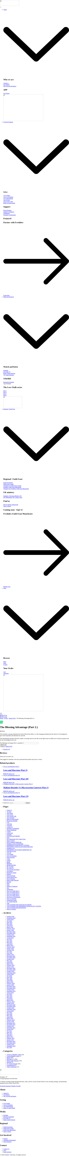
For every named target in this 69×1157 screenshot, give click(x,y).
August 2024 (10, 919)
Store (8, 885)
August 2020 (10, 974)
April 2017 (10, 1035)
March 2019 (10, 1000)
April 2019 (10, 998)
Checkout (9, 825)
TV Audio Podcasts (12, 901)
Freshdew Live (11, 848)
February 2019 (11, 1002)
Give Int (9, 853)
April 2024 (10, 925)
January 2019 (10, 1003)
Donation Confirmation (13, 828)
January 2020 (10, 985)
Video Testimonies (12, 1067)
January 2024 (10, 930)
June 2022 (9, 953)
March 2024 (10, 927)
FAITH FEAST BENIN (13, 836)
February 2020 (11, 983)
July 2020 (9, 976)
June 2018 (9, 1014)
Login (8, 859)
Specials (9, 1062)
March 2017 (10, 1037)
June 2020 (9, 977)
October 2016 (10, 1044)
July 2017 (9, 1030)
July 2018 (9, 1012)
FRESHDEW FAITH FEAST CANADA (18, 845)
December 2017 (11, 1023)
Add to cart (3, 744)
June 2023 (9, 941)
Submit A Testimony (12, 886)
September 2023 (11, 936)
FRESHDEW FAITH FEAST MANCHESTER (20, 846)
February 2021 (11, 965)
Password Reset (11, 875)
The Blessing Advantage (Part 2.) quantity (11, 743)
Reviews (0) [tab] (6, 749)
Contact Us (10, 827)
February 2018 (11, 1020)
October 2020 (10, 971)
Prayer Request (11, 878)
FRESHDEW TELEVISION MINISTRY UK (19, 850)
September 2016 (11, 1046)
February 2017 (11, 1038)
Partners (9, 874)
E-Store (9, 831)
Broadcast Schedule (12, 821)
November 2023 (11, 933)
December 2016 (11, 1041)
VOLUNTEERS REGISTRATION (16, 907)
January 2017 (10, 1040)
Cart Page (9, 824)
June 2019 (9, 995)
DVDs (6, 718)
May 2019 (9, 997)
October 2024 (10, 916)
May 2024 (9, 924)
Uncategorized (10, 1065)
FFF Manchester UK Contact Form (16, 839)
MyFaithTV (10, 1059)
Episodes (9, 834)
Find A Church (11, 840)
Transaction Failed (11, 900)
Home (1, 718)
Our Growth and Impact (13, 869)
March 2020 (10, 982)
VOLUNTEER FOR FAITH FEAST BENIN (19, 904)
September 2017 (11, 1027)
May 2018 (9, 1015)
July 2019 (9, 994)
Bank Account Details (12, 819)
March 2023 (10, 945)
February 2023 (11, 947)
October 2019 (10, 989)
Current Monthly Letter (13, 1056)
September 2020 (11, 973)
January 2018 (10, 1021)
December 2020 (11, 968)
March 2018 (10, 1018)
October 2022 (10, 950)
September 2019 (11, 991)
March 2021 (10, 963)
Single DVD (12, 718)
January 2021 (10, 966)
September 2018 (11, 1009)
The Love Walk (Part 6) (13, 895)
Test (8, 888)
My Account (10, 866)
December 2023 (11, 931)
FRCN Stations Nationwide (14, 842)
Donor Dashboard (11, 830)
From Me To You (11, 851)
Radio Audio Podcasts (13, 880)
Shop (8, 883)
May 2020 (9, 979)
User (8, 903)
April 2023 (10, 944)
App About (10, 813)
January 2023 (10, 948)
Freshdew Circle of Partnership (15, 843)
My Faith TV (10, 868)
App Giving (10, 814)
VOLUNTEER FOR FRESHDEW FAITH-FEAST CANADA (24, 906)
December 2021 (11, 956)
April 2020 (10, 980)
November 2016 (11, 1043)
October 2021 (10, 959)
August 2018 (10, 1011)
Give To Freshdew (12, 856)
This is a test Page (11, 898)
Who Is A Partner (11, 909)
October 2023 (10, 934)
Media (8, 862)
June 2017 (9, 1032)
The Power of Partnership (13, 897)
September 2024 (11, 918)
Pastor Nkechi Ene (12, 877)
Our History (10, 871)
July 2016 (9, 1047)
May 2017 (9, 1034)
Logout (9, 860)
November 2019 (11, 988)
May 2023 (9, 942)
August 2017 (10, 1029)
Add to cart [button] (11, 774)
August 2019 (10, 992)
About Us (9, 810)
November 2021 (11, 957)
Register (9, 882)
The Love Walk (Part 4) (13, 892)
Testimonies (10, 889)
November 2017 (11, 1024)
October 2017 (10, 1026)
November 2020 (11, 970)
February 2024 (11, 928)
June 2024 (9, 922)
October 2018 (10, 1008)
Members (9, 863)
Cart (8, 822)
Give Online (10, 854)
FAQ (8, 837)
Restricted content (11, 872)
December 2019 (11, 986)
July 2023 (9, 939)
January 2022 (10, 954)
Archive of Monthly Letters (14, 1054)
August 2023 (10, 938)
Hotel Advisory (11, 857)
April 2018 (10, 1017)
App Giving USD (11, 816)
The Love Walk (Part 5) (13, 894)
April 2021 (10, 962)
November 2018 (11, 1006)
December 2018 (11, 1005)
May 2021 (9, 960)
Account (9, 811)
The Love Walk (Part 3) (13, 891)
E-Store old (10, 833)
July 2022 (9, 951)
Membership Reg (11, 865)
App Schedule (10, 818)
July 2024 (9, 921)
